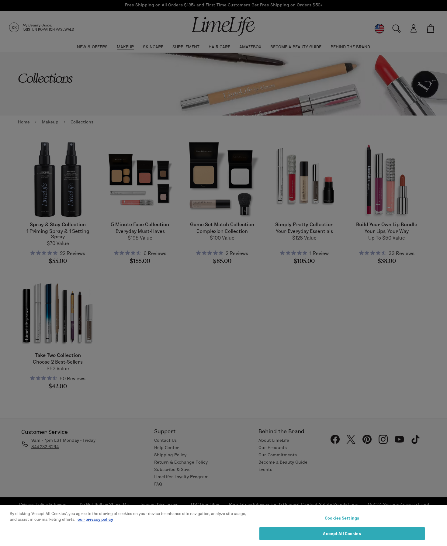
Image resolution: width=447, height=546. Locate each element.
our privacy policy (95, 519)
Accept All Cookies (342, 533)
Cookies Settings (342, 518)
